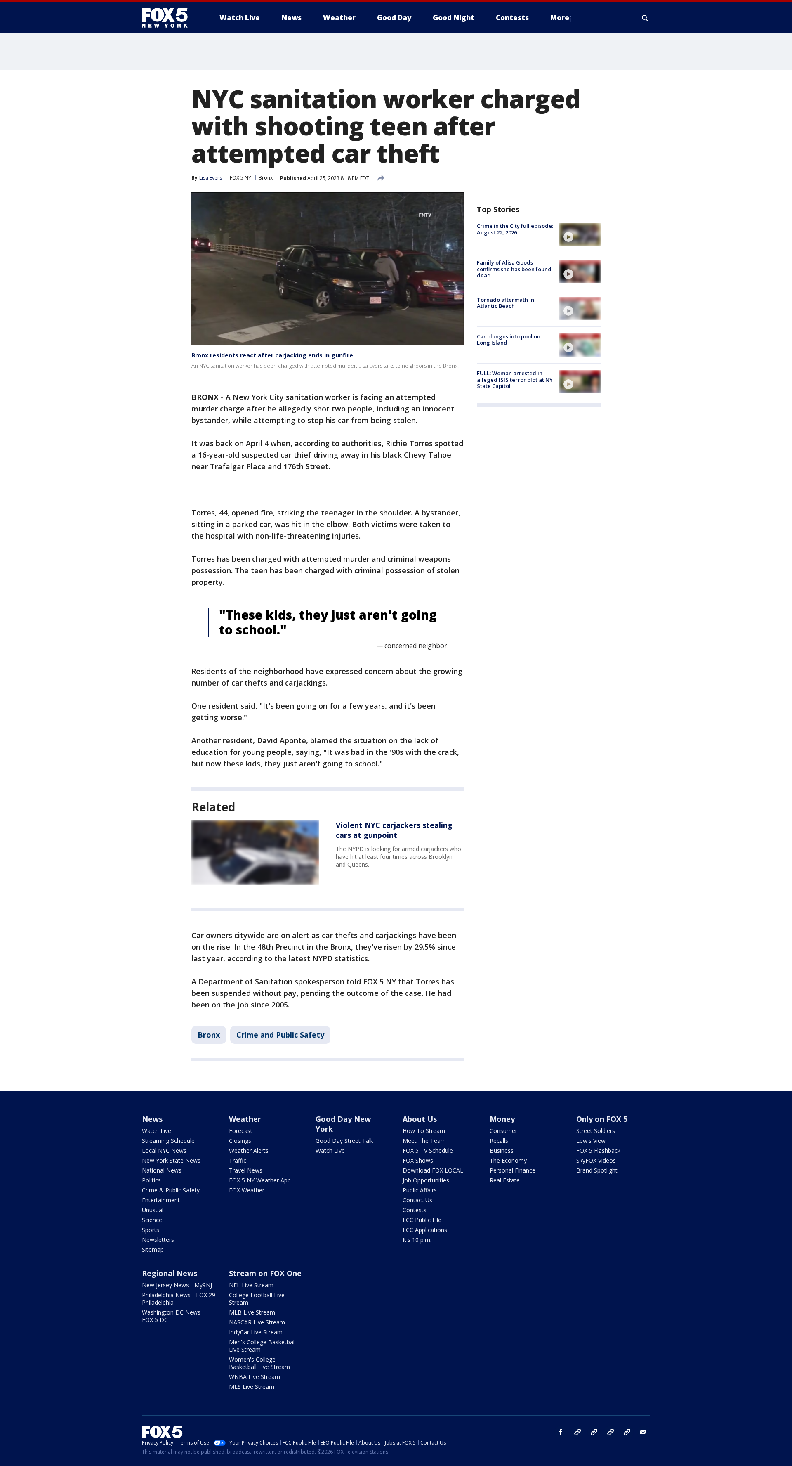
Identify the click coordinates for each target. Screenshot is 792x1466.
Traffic (237, 1160)
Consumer (503, 1131)
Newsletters (158, 1240)
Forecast (240, 1131)
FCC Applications (425, 1230)
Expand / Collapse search (645, 18)
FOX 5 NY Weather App (260, 1180)
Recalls (499, 1140)
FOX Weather (246, 1190)
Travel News (245, 1170)
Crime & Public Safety (171, 1190)
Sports (150, 1230)
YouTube (610, 1432)
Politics (151, 1180)
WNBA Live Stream (254, 1377)
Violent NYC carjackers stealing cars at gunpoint (394, 830)
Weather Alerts (249, 1150)
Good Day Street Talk (344, 1140)
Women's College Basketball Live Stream (259, 1363)
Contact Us (417, 1200)
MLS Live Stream (251, 1386)
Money (502, 1119)
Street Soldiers (595, 1131)
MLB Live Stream (252, 1312)
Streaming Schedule (168, 1140)
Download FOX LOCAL (433, 1170)
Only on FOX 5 (601, 1119)
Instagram (577, 1432)
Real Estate (505, 1180)
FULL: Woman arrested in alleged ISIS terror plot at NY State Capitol (515, 379)
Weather (245, 1119)
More (559, 17)
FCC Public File (422, 1220)
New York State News (171, 1160)
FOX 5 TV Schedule (428, 1150)
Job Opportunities (426, 1180)
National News (162, 1170)
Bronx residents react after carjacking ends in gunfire (272, 355)
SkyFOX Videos (596, 1160)
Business (502, 1150)
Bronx (266, 177)
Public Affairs (420, 1190)
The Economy (508, 1160)
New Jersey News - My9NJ (177, 1285)
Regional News (169, 1273)
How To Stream (424, 1131)
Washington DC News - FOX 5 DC (173, 1316)
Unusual (152, 1210)
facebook (561, 1432)
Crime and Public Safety (280, 1035)
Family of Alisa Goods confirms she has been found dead (514, 269)
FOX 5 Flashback (598, 1150)
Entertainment (161, 1200)
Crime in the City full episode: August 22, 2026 (515, 229)
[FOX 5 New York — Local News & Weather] (169, 18)
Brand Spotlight (597, 1170)
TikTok (594, 1432)
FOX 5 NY (240, 177)
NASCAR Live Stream (257, 1322)
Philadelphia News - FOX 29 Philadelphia (178, 1298)
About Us (420, 1119)
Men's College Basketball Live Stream (262, 1345)
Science (152, 1220)
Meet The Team (424, 1140)
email (643, 1432)
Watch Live (156, 1131)
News (152, 1119)
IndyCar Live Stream (256, 1332)
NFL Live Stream (251, 1285)
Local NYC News (164, 1150)
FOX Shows (418, 1160)
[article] (255, 852)
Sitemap (153, 1249)
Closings (240, 1140)
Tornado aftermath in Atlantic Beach (505, 303)
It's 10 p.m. (417, 1240)
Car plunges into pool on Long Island (508, 340)
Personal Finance (512, 1170)
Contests (415, 1210)
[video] (580, 234)
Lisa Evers (210, 177)
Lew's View (591, 1140)
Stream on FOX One (265, 1273)
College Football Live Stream (257, 1298)
